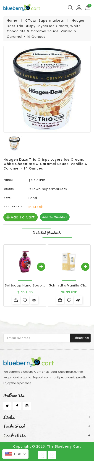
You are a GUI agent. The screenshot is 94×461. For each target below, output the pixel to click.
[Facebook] (17, 406)
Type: (7, 197)
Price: (8, 180)
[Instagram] (27, 406)
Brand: (8, 188)
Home (12, 20)
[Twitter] (7, 406)
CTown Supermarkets (44, 20)
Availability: (13, 206)
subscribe (80, 338)
